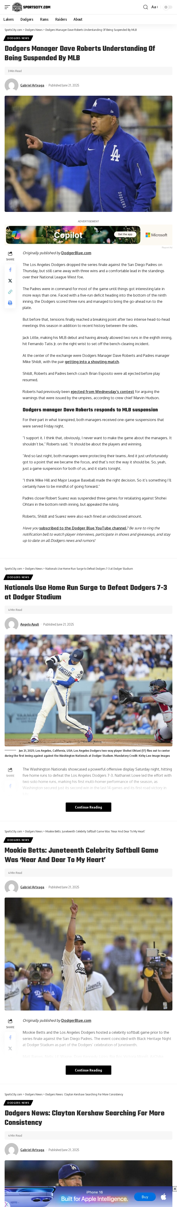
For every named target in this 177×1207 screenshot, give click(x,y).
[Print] (10, 302)
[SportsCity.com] (31, 7)
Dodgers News (18, 38)
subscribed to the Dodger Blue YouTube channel (83, 528)
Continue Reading (88, 807)
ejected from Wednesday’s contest (102, 391)
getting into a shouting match (92, 361)
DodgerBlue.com (76, 253)
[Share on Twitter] (10, 280)
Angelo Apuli (29, 624)
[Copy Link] (10, 291)
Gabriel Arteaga (32, 85)
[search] (145, 7)
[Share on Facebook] (10, 269)
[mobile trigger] (8, 7)
